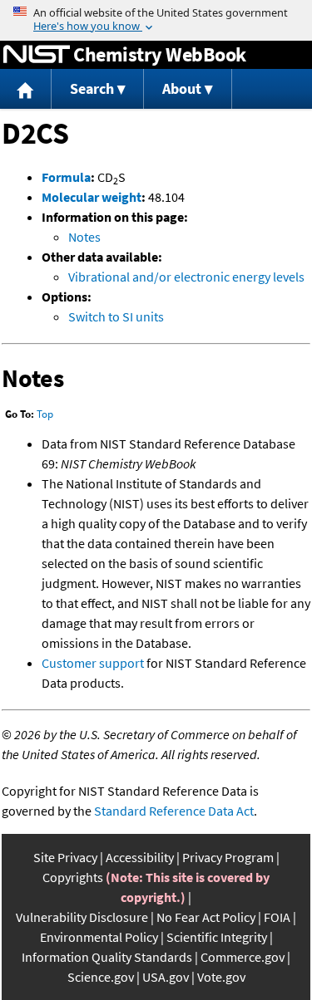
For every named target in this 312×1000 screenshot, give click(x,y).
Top (45, 414)
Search (92, 88)
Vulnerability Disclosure (82, 917)
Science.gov (100, 976)
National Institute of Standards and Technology (36, 55)
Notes (84, 236)
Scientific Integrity (216, 937)
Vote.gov (221, 976)
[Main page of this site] (26, 89)
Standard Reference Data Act (174, 810)
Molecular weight (91, 197)
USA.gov (165, 976)
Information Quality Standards (107, 957)
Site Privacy (65, 857)
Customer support (93, 662)
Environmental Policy (99, 937)
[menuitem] (26, 89)
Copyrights (72, 877)
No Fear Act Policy (205, 917)
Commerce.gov (243, 957)
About (181, 88)
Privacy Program (228, 857)
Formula (66, 177)
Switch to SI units (116, 316)
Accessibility (140, 857)
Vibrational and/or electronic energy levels (186, 276)
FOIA (277, 917)
